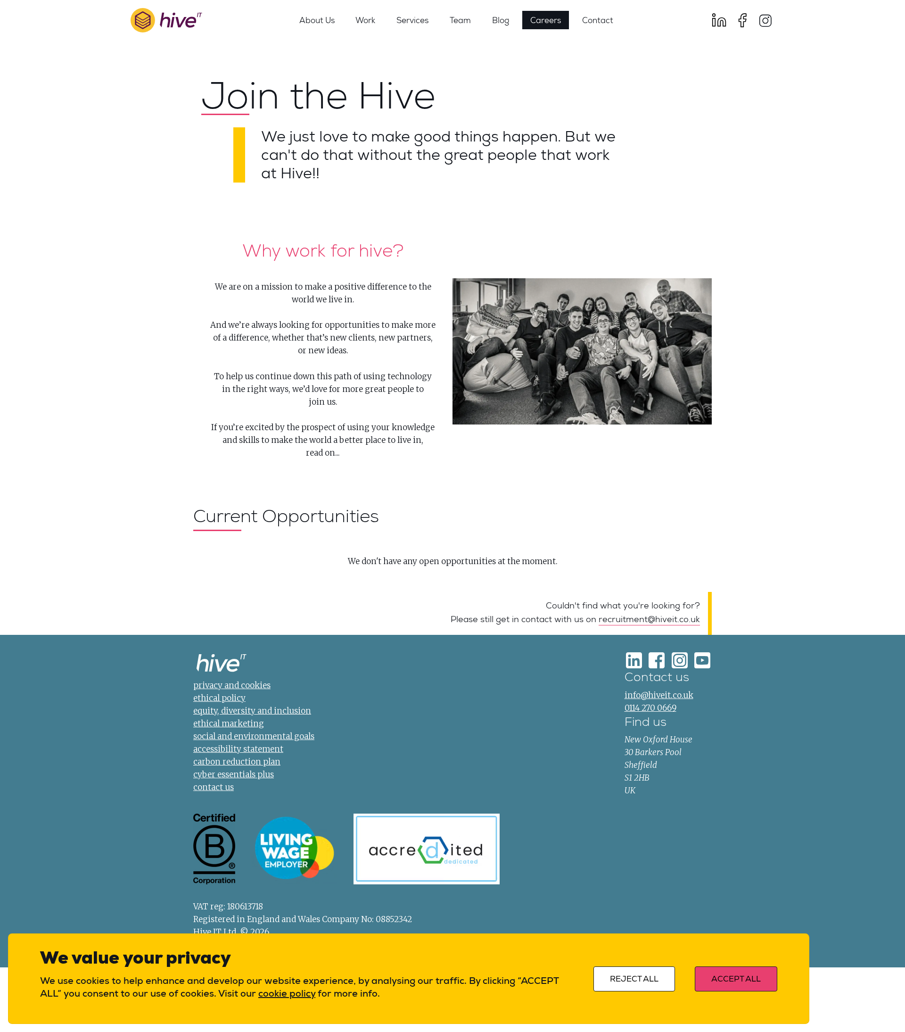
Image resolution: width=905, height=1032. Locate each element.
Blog (500, 20)
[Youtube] (702, 660)
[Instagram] (765, 20)
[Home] (221, 665)
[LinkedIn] (719, 20)
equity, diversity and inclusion (252, 711)
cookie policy (286, 993)
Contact (597, 20)
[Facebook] (742, 20)
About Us (317, 20)
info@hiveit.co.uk (659, 695)
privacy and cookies (232, 685)
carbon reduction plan (236, 762)
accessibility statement (238, 749)
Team (460, 20)
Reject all (634, 979)
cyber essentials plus (233, 774)
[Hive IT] (166, 20)
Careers (545, 20)
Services (412, 20)
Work (365, 20)
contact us (213, 787)
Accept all (736, 979)
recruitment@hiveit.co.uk (649, 619)
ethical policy (219, 698)
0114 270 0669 (650, 708)
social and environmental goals (253, 736)
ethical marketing (228, 723)
